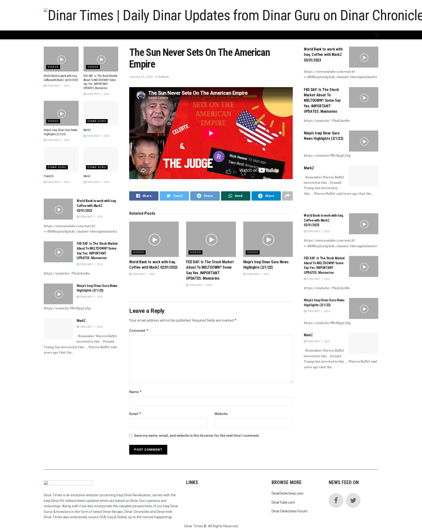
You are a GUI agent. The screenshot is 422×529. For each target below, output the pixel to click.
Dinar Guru (96, 121)
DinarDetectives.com (288, 493)
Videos (163, 77)
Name (135, 391)
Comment (138, 330)
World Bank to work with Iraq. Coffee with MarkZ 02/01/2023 (97, 205)
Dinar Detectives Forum (289, 511)
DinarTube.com (283, 502)
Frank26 (48, 176)
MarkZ (87, 130)
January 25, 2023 (141, 77)
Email (135, 413)
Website (221, 414)
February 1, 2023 (143, 274)
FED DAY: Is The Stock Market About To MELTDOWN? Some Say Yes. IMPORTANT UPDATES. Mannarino (322, 100)
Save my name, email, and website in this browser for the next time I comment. (197, 435)
